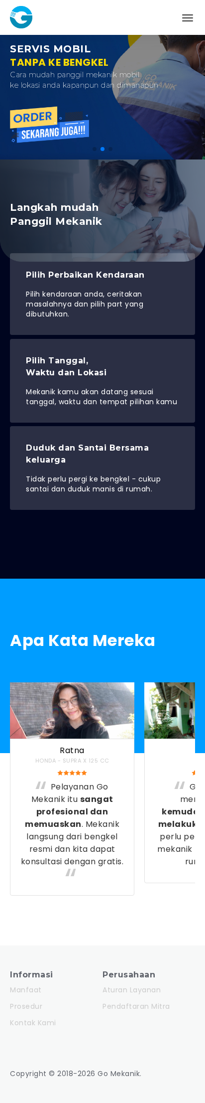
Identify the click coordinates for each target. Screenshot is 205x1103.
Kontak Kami (33, 1023)
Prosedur (26, 1006)
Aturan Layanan (131, 990)
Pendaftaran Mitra (136, 1006)
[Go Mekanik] (25, 12)
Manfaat (26, 990)
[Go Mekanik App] (50, 140)
